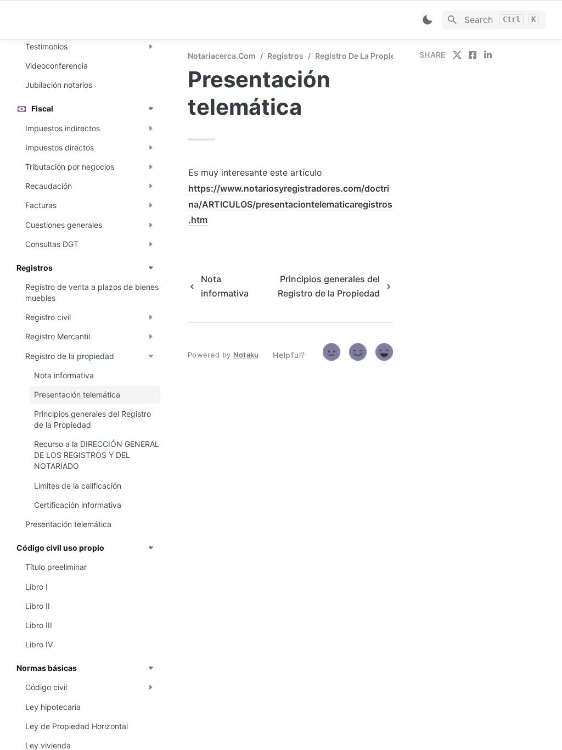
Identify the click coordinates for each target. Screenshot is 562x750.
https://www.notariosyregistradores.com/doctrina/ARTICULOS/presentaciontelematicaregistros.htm (290, 204)
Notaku (246, 354)
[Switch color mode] (427, 19)
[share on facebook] (472, 55)
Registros (285, 55)
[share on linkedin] (488, 55)
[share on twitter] (457, 55)
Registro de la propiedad (362, 55)
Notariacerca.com (222, 55)
